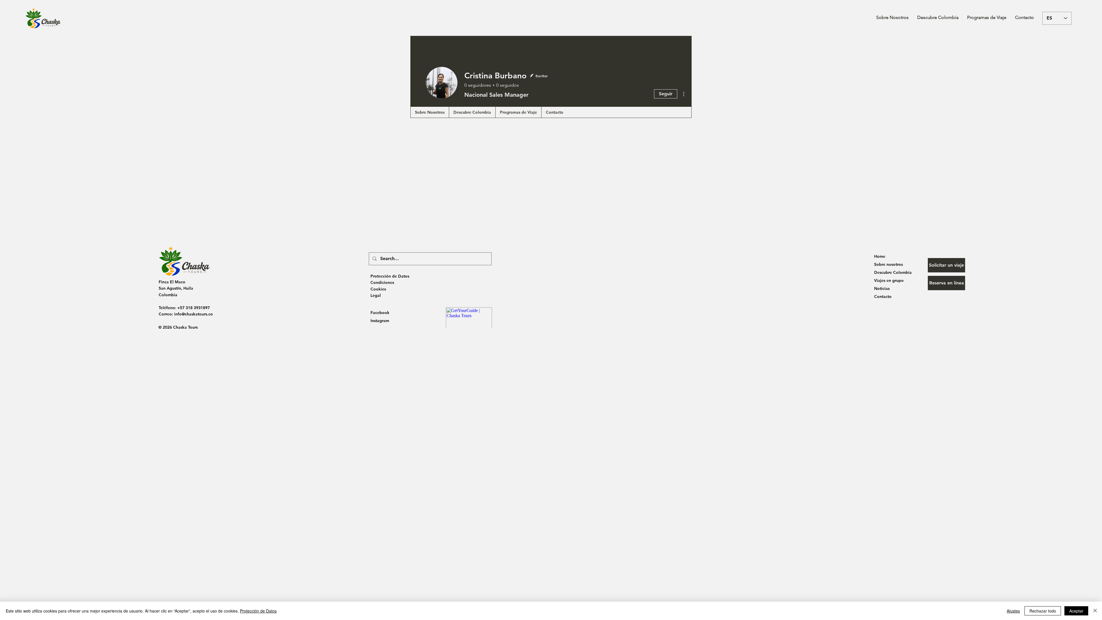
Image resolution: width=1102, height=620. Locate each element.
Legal (375, 295)
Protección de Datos (258, 611)
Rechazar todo (1042, 611)
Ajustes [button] (1013, 611)
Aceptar (1076, 611)
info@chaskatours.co (193, 314)
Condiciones (382, 282)
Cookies (378, 289)
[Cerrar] (1095, 610)
